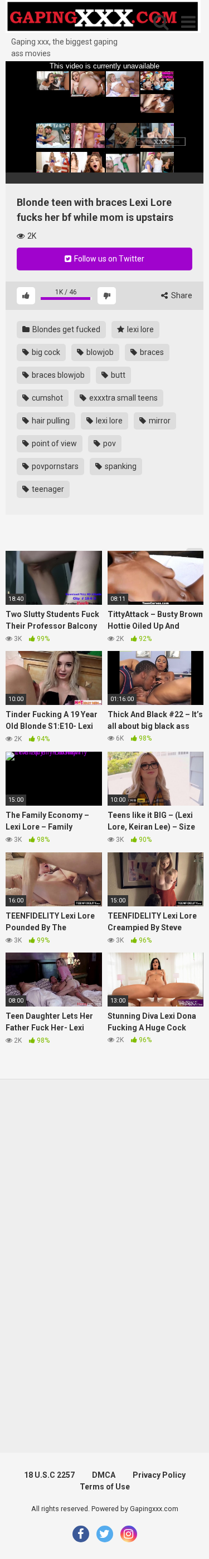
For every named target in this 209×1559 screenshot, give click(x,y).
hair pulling (50, 420)
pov (108, 443)
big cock (45, 352)
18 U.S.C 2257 (49, 1475)
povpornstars (54, 466)
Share (180, 295)
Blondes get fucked (65, 329)
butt (117, 375)
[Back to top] (188, 1536)
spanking (120, 466)
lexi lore (139, 329)
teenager (47, 489)
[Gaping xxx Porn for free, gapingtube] (103, 18)
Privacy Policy (159, 1475)
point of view (53, 443)
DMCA (103, 1475)
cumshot (46, 397)
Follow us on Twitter (108, 258)
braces (151, 352)
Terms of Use (105, 1486)
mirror (159, 420)
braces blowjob (57, 375)
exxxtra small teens (123, 397)
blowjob (99, 352)
